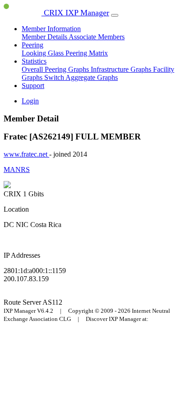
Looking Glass (43, 53)
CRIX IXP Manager (75, 12)
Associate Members (97, 37)
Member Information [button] (51, 28)
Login (30, 101)
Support (33, 85)
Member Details (45, 37)
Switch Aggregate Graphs (81, 77)
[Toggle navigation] (114, 15)
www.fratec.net (26, 154)
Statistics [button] (34, 61)
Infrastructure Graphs (122, 69)
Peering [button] (32, 45)
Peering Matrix (86, 53)
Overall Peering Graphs (56, 69)
